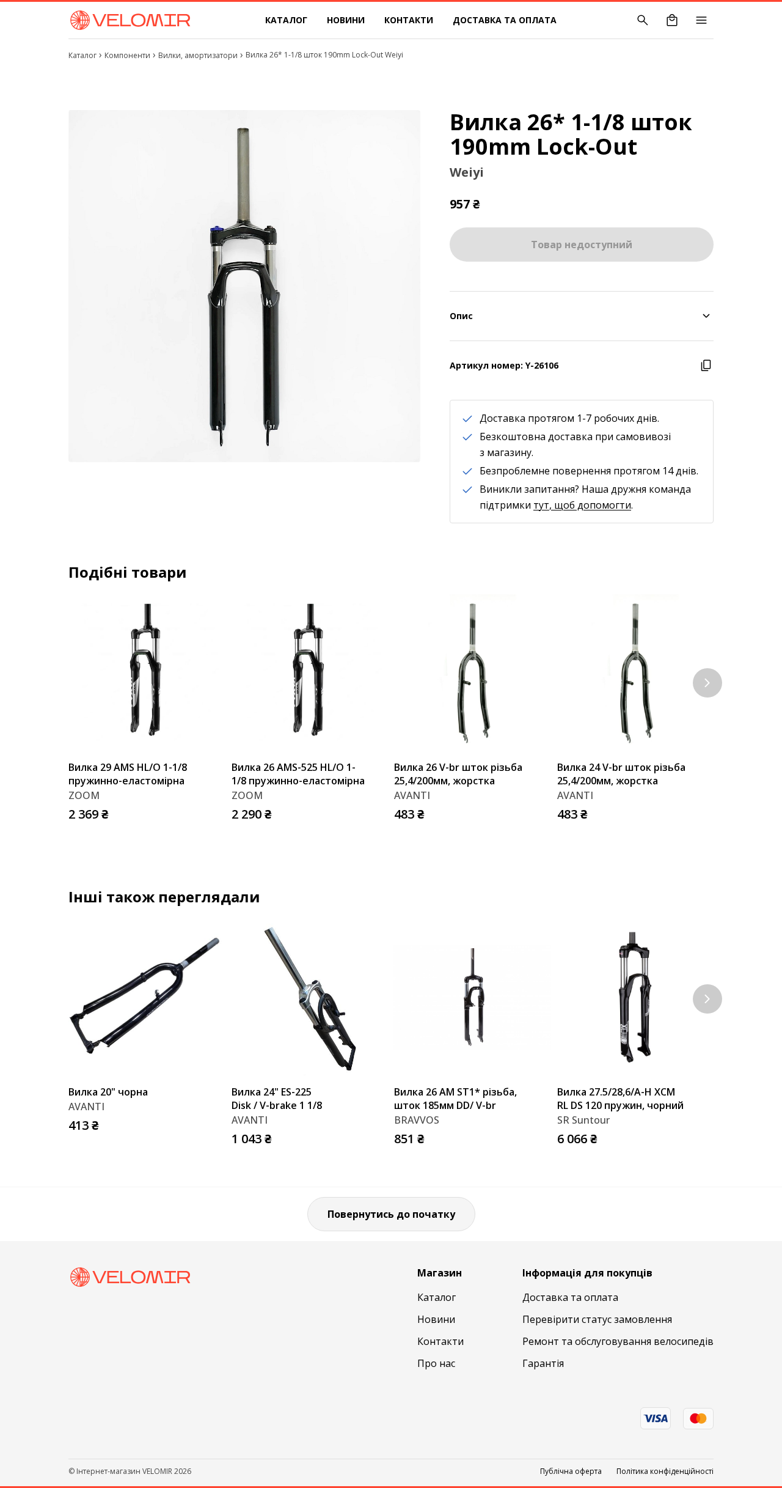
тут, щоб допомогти (582, 505)
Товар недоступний (581, 244)
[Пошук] (642, 20)
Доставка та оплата (505, 20)
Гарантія (543, 1363)
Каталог (286, 20)
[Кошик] (672, 20)
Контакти (408, 20)
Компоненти (127, 55)
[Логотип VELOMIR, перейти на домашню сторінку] (129, 20)
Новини (346, 20)
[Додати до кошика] (213, 810)
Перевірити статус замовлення (597, 1319)
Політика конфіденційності (665, 1471)
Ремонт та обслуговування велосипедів (618, 1341)
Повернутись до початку (391, 1214)
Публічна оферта (571, 1471)
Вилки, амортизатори (198, 55)
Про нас (436, 1363)
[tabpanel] (244, 286)
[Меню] (701, 20)
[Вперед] (707, 683)
